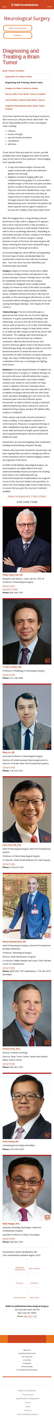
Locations (27, 1360)
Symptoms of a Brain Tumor (18, 76)
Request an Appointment (19, 496)
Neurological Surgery (27, 18)
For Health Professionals (27, 1370)
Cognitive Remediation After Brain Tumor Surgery (25, 107)
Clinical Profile (9, 586)
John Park (12, 845)
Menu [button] (5, 7)
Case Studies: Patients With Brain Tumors (25, 100)
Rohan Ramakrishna (14, 941)
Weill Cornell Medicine (27, 1381)
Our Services (27, 1357)
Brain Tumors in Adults (13, 71)
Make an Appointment (17, 28)
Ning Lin (9, 752)
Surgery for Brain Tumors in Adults (21, 88)
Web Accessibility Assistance (27, 1414)
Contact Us (18, 35)
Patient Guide (27, 1366)
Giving (27, 1406)
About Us (27, 1350)
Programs (27, 1363)
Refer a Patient (39, 496)
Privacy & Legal (27, 1394)
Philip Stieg (13, 574)
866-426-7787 (30, 1316)
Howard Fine (11, 1048)
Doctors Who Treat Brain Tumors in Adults (25, 94)
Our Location (4, 1339)
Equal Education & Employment (27, 1398)
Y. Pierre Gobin (12, 666)
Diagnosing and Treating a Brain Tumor (24, 82)
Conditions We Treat (27, 1353)
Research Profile (10, 589)
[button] (49, 4)
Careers (28, 1402)
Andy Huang (11, 1141)
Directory (27, 1410)
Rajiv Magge (11, 1223)
